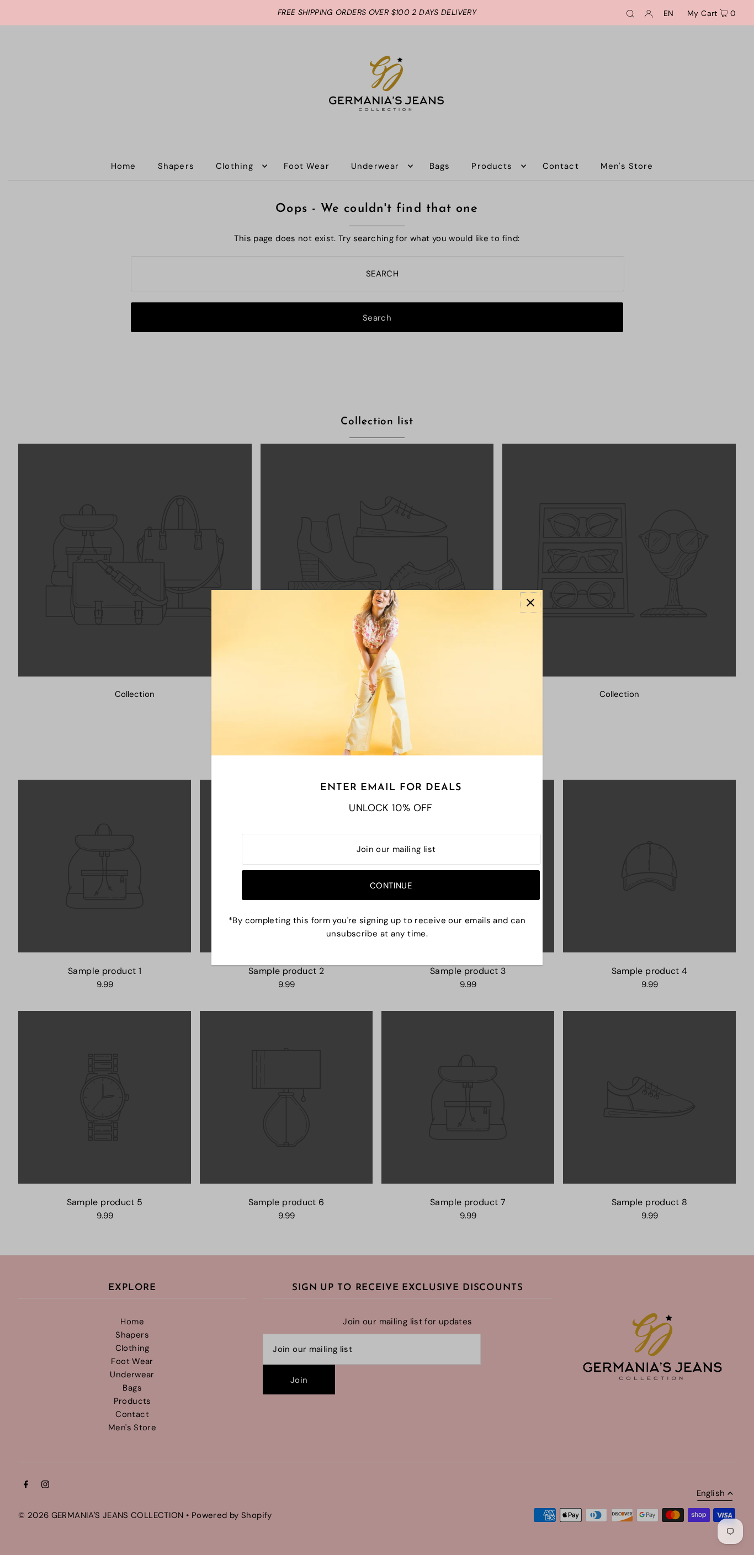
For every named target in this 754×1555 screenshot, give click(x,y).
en (668, 13)
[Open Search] (630, 12)
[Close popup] (530, 602)
